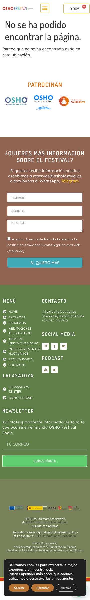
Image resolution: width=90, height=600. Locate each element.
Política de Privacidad (22, 550)
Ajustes (66, 588)
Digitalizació (56, 547)
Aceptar (19, 588)
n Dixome (70, 547)
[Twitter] (63, 346)
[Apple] (54, 369)
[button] (44, 8)
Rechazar (42, 588)
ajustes (68, 578)
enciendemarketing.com (30, 547)
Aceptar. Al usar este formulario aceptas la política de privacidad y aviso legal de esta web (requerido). (44, 245)
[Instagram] (45, 346)
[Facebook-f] (54, 346)
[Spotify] (45, 369)
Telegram (70, 180)
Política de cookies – (51, 550)
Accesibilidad (74, 550)
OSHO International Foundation (47, 522)
